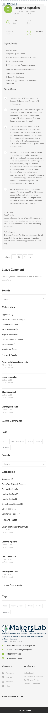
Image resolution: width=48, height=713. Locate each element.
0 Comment (21, 14)
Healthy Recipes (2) (10, 329)
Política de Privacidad (33, 676)
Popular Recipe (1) (10, 334)
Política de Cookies (32, 680)
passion (6, 447)
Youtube (9, 681)
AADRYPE (19, 12)
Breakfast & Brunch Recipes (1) (15, 319)
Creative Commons (32, 683)
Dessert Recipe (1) (10, 324)
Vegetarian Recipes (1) (11, 349)
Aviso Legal (29, 673)
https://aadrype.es (14, 658)
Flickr (7, 686)
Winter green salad (10, 407)
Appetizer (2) (7, 314)
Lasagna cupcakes (27, 8)
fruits (30, 441)
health (39, 441)
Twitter (8, 677)
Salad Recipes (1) (9, 344)
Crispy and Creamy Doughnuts (15, 362)
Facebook (9, 673)
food (32, 14)
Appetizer (32, 12)
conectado (24, 277)
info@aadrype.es (13, 654)
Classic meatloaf (9, 392)
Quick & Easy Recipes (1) (12, 339)
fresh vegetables (17, 441)
